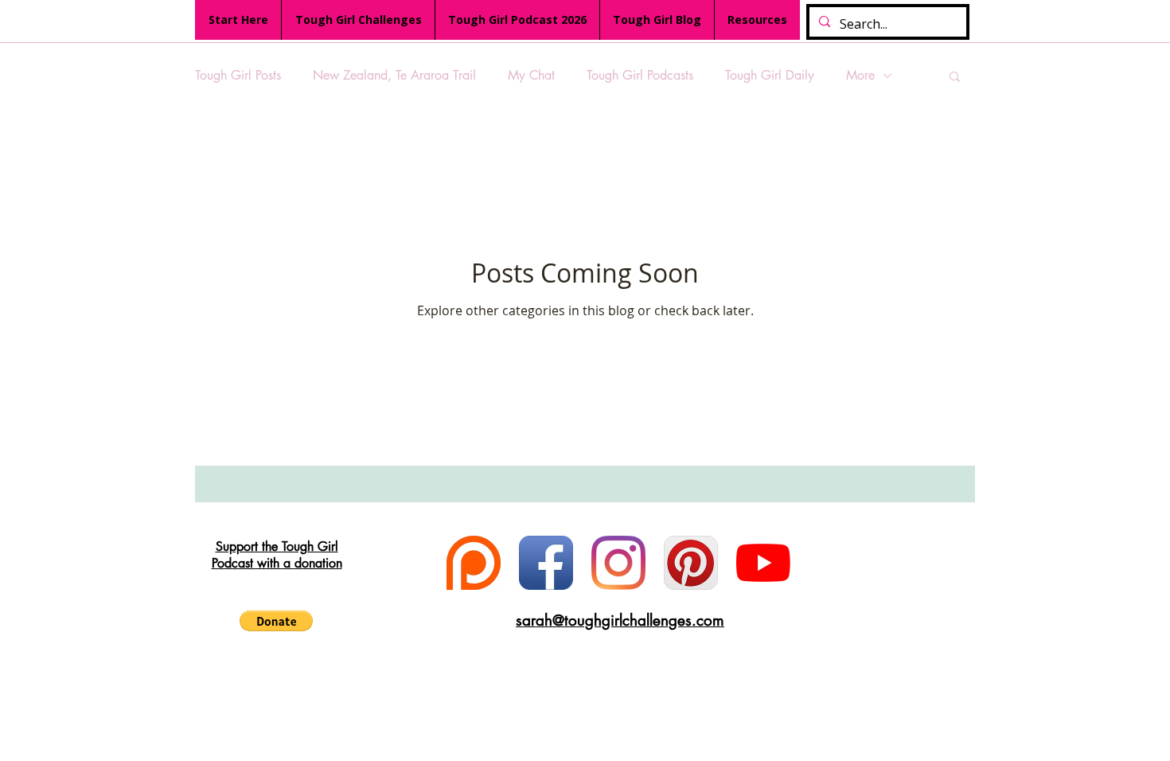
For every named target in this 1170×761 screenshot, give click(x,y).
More (860, 75)
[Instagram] (618, 563)
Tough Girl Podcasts (640, 75)
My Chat (531, 75)
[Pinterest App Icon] (691, 563)
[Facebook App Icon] (546, 563)
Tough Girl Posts (238, 75)
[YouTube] (763, 563)
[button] (954, 77)
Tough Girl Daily (769, 75)
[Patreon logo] (474, 563)
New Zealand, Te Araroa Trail (394, 75)
